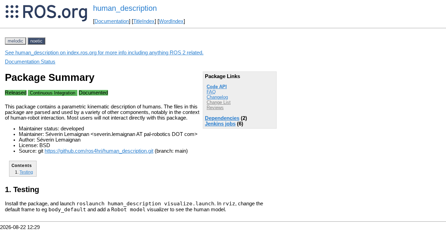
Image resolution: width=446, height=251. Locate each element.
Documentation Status (30, 61)
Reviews (215, 107)
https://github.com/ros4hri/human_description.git (99, 151)
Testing (26, 172)
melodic (15, 41)
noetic (36, 41)
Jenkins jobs (220, 124)
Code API (217, 86)
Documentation (111, 21)
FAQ (211, 91)
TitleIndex (144, 21)
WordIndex (171, 21)
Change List (219, 102)
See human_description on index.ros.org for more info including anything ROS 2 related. (104, 52)
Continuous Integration (52, 93)
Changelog (217, 97)
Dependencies (222, 118)
